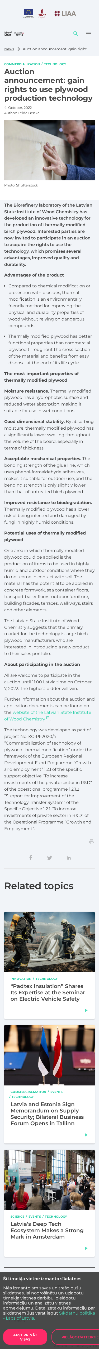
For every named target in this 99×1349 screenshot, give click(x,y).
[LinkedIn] (68, 857)
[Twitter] (49, 857)
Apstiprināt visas (25, 1337)
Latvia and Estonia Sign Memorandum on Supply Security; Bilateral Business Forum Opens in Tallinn (47, 1114)
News (9, 49)
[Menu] (88, 33)
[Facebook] (30, 857)
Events (56, 1091)
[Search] (75, 33)
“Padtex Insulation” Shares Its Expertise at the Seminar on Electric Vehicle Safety (48, 992)
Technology (55, 64)
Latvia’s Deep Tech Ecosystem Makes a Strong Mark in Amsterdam (47, 1230)
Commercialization (22, 64)
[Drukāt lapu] (91, 841)
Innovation (21, 978)
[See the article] (86, 1010)
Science (18, 1216)
